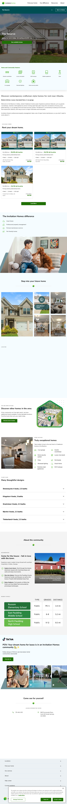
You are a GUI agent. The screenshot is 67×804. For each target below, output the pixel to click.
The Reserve (5, 10)
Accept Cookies (58, 799)
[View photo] (17, 314)
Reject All (46, 799)
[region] (37, 795)
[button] (27, 10)
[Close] (63, 788)
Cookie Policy (21, 795)
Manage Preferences (18, 799)
